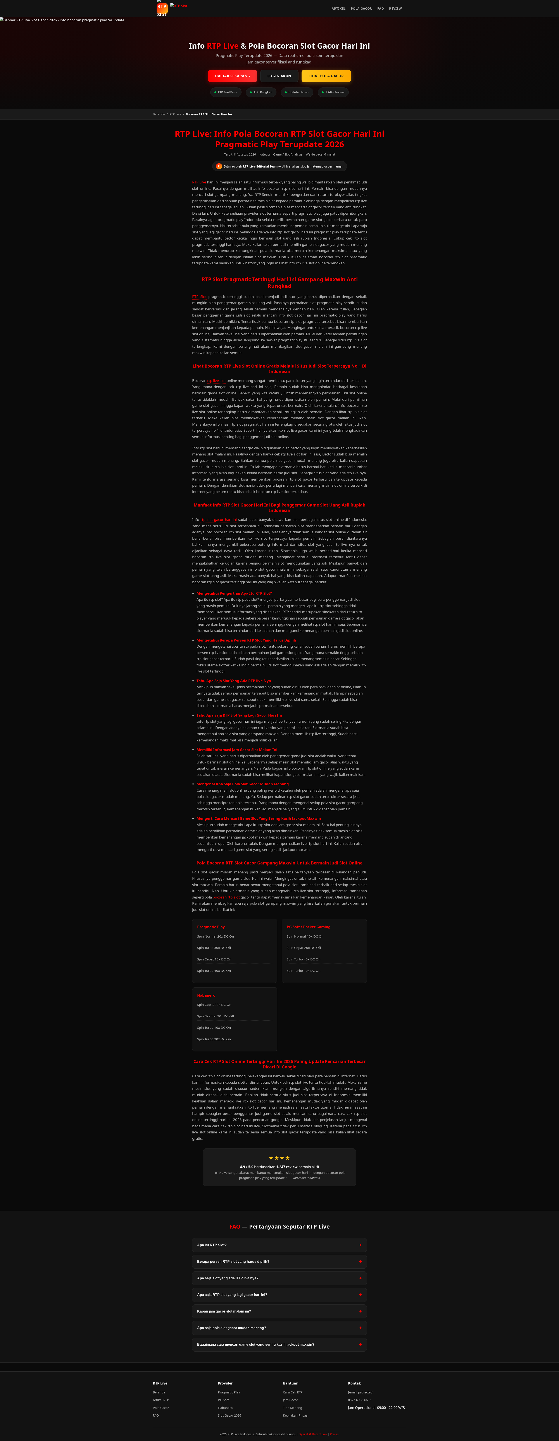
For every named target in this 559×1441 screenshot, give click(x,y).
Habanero (225, 1408)
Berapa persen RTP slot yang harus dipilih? (233, 1261)
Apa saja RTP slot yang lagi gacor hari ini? (232, 1295)
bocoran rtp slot (226, 897)
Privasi (335, 1434)
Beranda (159, 1392)
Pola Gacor (361, 8)
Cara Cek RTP (293, 1392)
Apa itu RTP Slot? (212, 1245)
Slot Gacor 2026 (229, 1415)
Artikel (339, 8)
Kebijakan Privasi (295, 1415)
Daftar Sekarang (232, 76)
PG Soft (223, 1400)
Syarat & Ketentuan (313, 1434)
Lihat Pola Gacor (326, 76)
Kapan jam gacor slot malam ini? (224, 1311)
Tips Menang (292, 1408)
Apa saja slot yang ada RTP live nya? (228, 1278)
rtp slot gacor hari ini (218, 519)
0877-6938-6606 (359, 1400)
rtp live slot (216, 380)
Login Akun (279, 76)
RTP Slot (199, 296)
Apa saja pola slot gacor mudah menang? (231, 1328)
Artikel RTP (161, 1400)
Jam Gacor (290, 1400)
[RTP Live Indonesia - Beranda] (180, 8)
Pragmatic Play (229, 1392)
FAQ (380, 8)
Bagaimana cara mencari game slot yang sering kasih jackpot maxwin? (255, 1344)
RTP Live (199, 182)
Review (395, 8)
